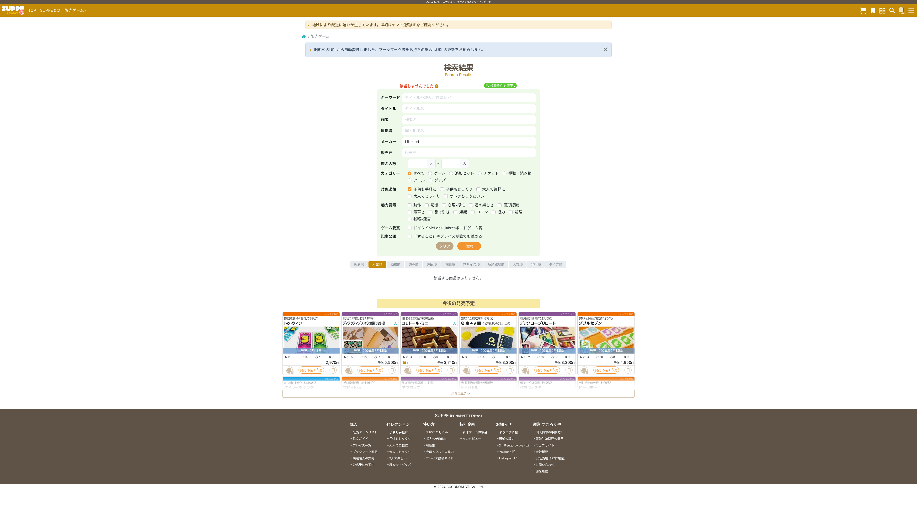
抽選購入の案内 (363, 458)
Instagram (506, 458)
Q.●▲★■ (471, 323)
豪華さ (419, 212)
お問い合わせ (545, 465)
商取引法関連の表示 (550, 439)
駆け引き (442, 212)
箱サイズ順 (471, 264)
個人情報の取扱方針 (550, 432)
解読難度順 (496, 264)
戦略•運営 (422, 218)
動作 (417, 205)
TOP (32, 10)
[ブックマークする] (333, 370)
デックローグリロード (538, 323)
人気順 (377, 264)
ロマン (482, 212)
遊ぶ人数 (388, 163)
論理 (518, 212)
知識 (463, 212)
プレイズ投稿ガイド (440, 458)
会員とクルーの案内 (440, 452)
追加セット (464, 173)
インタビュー (472, 439)
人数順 (518, 264)
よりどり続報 (508, 432)
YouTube (505, 452)
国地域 (386, 130)
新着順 (359, 264)
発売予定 (306, 370)
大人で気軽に (493, 189)
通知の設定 (507, 439)
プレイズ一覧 (362, 445)
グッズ (440, 180)
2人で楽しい (398, 458)
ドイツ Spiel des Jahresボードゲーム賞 (447, 228)
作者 (385, 119)
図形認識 (511, 205)
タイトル (388, 108)
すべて (418, 173)
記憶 (434, 205)
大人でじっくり (426, 196)
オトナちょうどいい (467, 196)
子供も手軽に (424, 189)
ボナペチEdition (437, 439)
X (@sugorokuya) (512, 445)
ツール (419, 180)
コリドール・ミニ (415, 323)
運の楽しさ (484, 205)
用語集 (430, 445)
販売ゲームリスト (365, 432)
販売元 (386, 152)
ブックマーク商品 (365, 452)
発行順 (536, 264)
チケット (491, 173)
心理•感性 (456, 205)
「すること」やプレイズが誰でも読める (447, 236)
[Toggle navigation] (911, 10)
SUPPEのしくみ (437, 432)
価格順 (395, 264)
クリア (444, 246)
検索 (469, 246)
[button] (436, 86)
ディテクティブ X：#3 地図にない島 (364, 323)
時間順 (450, 264)
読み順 (414, 264)
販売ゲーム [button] (74, 10)
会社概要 (542, 452)
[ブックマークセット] (872, 10)
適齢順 (432, 264)
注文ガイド (360, 439)
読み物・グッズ (400, 465)
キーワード (390, 97)
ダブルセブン (590, 323)
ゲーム (439, 173)
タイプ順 (555, 264)
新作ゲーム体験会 (475, 432)
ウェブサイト (545, 445)
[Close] (605, 49)
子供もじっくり (459, 189)
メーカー (388, 141)
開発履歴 (542, 471)
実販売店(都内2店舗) (551, 458)
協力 (501, 212)
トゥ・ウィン (293, 323)
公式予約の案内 (363, 465)
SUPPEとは (50, 10)
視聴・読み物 (519, 173)
